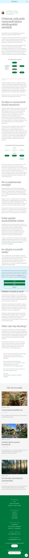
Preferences (14, 287)
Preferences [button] (24, 277)
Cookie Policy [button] (19, 275)
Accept (14, 281)
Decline (14, 284)
